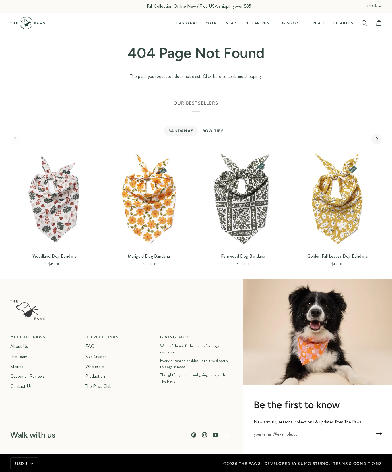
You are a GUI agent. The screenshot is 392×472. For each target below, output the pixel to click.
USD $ (371, 6)
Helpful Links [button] (102, 337)
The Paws (250, 463)
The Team (18, 356)
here (217, 76)
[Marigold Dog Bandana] (149, 199)
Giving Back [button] (175, 337)
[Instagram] (204, 435)
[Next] (376, 139)
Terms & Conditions (357, 463)
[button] (187, 23)
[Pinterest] (193, 435)
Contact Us (21, 386)
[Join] (377, 433)
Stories (16, 366)
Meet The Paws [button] (27, 337)
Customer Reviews (27, 376)
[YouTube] (215, 435)
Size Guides (95, 356)
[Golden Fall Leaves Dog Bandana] (337, 199)
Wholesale (94, 366)
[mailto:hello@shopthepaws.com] (226, 435)
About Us (19, 346)
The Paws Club (98, 386)
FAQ (90, 346)
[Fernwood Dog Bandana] (243, 199)
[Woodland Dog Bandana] (54, 199)
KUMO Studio (313, 463)
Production (95, 376)
